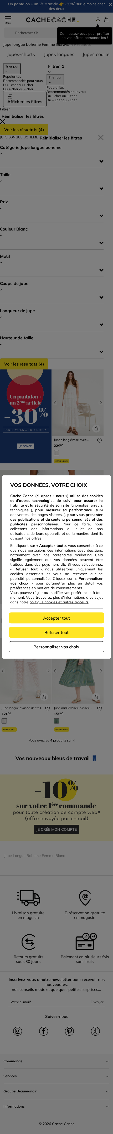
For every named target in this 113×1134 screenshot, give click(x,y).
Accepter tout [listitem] (56, 618)
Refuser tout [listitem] (56, 632)
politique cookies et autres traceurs (59, 602)
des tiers (94, 550)
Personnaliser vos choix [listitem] (56, 646)
